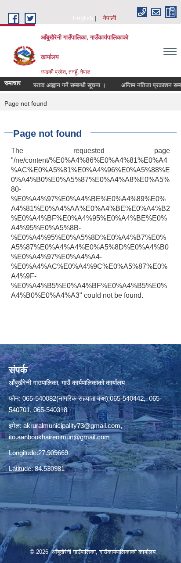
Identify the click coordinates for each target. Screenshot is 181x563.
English (83, 17)
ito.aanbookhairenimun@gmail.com (59, 437)
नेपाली (109, 17)
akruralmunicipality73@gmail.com (71, 425)
